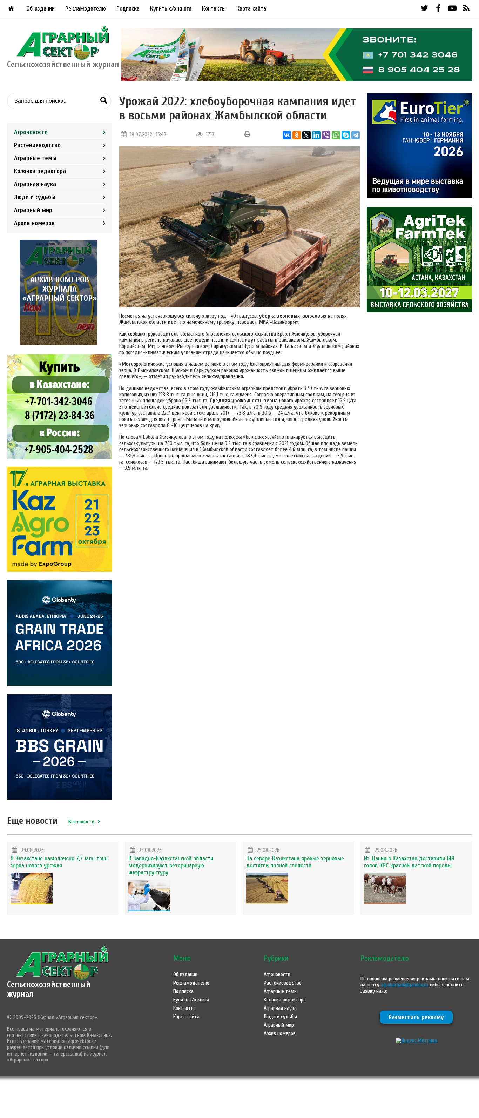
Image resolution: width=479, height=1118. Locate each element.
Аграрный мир (33, 210)
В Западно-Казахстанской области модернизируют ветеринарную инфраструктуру (170, 865)
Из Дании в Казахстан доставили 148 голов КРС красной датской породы (409, 862)
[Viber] (326, 135)
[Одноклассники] (296, 135)
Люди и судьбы (34, 197)
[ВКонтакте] (287, 135)
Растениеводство (37, 145)
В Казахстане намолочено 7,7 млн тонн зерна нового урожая (59, 862)
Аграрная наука (35, 184)
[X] (306, 135)
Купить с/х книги (170, 8)
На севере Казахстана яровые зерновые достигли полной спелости (295, 862)
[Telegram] (355, 135)
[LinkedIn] (316, 135)
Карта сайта (251, 8)
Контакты (214, 8)
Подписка (128, 8)
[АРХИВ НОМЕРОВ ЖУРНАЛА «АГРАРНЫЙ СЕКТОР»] (59, 343)
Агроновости (31, 132)
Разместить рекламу (416, 1017)
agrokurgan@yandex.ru (404, 984)
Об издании (40, 8)
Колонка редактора (40, 171)
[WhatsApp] (336, 135)
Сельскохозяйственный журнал (48, 989)
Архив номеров (34, 223)
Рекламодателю (85, 8)
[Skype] (346, 135)
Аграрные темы (35, 158)
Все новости (81, 822)
